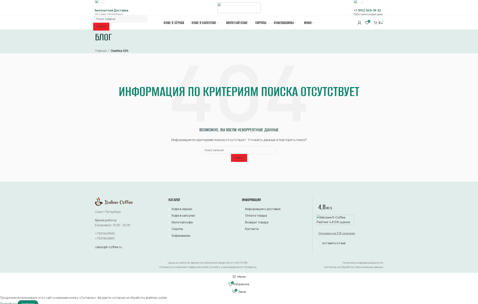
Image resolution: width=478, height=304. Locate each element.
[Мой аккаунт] (359, 22)
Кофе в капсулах (183, 215)
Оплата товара (256, 215)
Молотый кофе (182, 222)
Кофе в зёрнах (182, 209)
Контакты (252, 229)
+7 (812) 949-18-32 (367, 10)
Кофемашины (181, 235)
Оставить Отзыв (333, 243)
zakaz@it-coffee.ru (108, 247)
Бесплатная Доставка (111, 10)
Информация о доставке (263, 209)
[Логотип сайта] (239, 7)
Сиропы (177, 229)
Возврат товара (256, 222)
